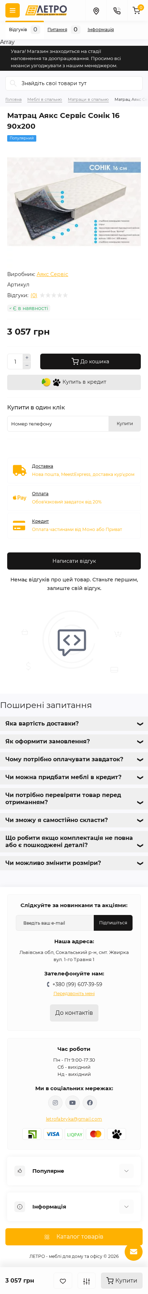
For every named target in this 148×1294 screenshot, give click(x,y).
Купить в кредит (83, 382)
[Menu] (12, 10)
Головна (13, 99)
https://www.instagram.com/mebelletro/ (55, 1103)
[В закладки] (63, 1281)
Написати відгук (74, 561)
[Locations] (95, 10)
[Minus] (27, 366)
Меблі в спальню (44, 99)
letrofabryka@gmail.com (74, 1119)
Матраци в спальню (88, 99)
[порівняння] (87, 1281)
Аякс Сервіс (52, 274)
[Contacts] (116, 10)
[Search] (13, 83)
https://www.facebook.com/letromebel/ (90, 1103)
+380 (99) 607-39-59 (77, 984)
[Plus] (27, 357)
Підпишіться (113, 922)
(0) (34, 295)
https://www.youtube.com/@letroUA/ (72, 1103)
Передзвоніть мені (74, 993)
